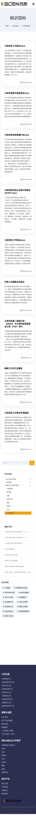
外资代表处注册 (10, 593)
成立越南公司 (9, 602)
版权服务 (5, 794)
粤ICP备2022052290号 (17, 813)
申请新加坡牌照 (24, 611)
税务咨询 (5, 724)
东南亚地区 (10, 513)
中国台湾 (10, 499)
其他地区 (5, 772)
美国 (8, 503)
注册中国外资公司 (8, 682)
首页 (7, 26)
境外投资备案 (24, 593)
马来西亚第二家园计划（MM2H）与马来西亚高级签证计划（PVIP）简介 (17, 324)
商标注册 (5, 783)
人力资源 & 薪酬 (7, 731)
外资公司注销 (23, 602)
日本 (8, 510)
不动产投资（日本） (9, 734)
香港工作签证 (9, 616)
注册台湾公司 (6, 685)
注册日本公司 (6, 692)
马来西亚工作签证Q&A (14, 46)
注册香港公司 (6, 679)
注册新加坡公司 (7, 689)
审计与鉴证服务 (7, 720)
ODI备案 (7, 588)
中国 (8, 496)
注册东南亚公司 (7, 699)
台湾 (3, 752)
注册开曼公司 (9, 611)
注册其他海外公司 (8, 706)
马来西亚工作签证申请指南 (16, 412)
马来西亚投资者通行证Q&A (16, 135)
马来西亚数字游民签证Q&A (16, 93)
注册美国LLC (23, 597)
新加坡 (9, 492)
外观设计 (5, 790)
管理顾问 (5, 727)
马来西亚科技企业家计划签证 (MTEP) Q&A (17, 191)
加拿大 (9, 506)
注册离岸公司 (6, 702)
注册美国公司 (6, 696)
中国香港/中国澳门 (8, 745)
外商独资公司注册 (21, 588)
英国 (3, 769)
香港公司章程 (23, 607)
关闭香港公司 (9, 607)
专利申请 (5, 787)
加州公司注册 (9, 597)
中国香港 (10, 489)
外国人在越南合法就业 (14, 282)
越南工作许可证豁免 (13, 368)
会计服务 (5, 717)
